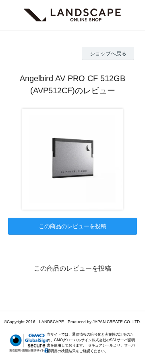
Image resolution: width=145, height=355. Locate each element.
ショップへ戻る (108, 53)
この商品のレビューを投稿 (72, 226)
